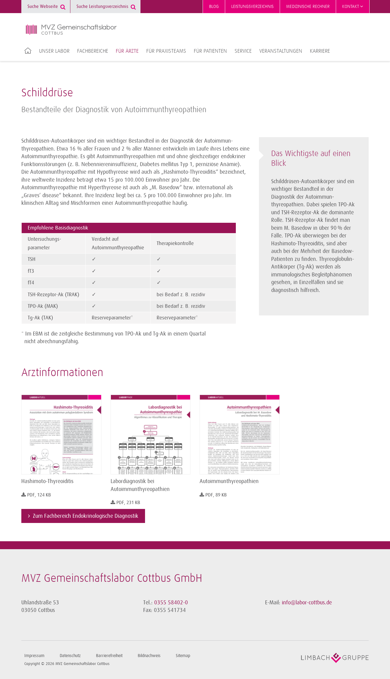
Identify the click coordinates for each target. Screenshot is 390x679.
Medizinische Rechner (308, 6)
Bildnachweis (149, 655)
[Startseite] (71, 29)
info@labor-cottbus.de (307, 602)
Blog (214, 6)
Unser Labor (54, 51)
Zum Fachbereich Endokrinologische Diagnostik (85, 516)
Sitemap (183, 655)
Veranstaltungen (280, 51)
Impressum (34, 655)
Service (243, 51)
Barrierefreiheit (109, 655)
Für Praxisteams (166, 51)
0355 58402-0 (171, 602)
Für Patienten (210, 51)
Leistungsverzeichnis (252, 6)
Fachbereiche (92, 51)
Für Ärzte (127, 51)
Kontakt (351, 6)
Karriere (320, 51)
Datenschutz (70, 655)
